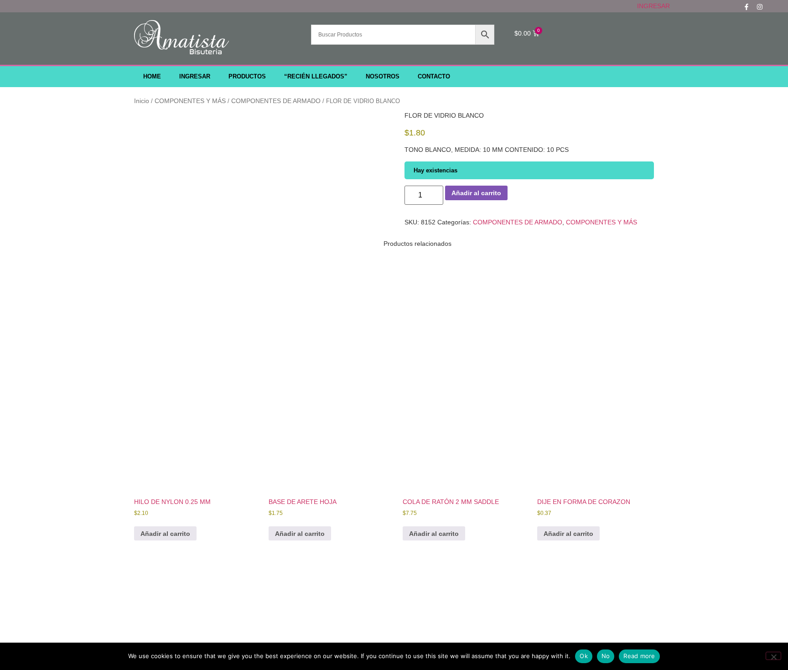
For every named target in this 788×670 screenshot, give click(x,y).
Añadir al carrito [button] (165, 533)
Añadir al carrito (476, 193)
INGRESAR (653, 6)
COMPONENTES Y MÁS (190, 100)
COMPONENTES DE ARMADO (276, 100)
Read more (639, 656)
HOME (152, 76)
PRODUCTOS (247, 76)
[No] (773, 656)
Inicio (141, 100)
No (605, 656)
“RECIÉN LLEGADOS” (315, 76)
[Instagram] (760, 7)
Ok (584, 656)
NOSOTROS (382, 76)
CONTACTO (434, 76)
